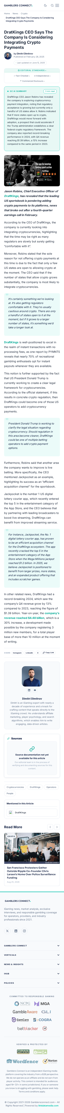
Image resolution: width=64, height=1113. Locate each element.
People (10, 793)
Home (7, 13)
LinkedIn (29, 653)
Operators (51, 787)
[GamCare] (20, 1019)
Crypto (24, 13)
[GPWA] (23, 1051)
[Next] (57, 827)
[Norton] (50, 1061)
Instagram (17, 653)
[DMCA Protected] (40, 1051)
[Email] (35, 690)
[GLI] (46, 1011)
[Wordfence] (23, 1061)
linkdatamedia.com (48, 1105)
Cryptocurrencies (15, 787)
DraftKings (11, 196)
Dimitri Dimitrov (25, 53)
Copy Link (50, 652)
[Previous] (50, 827)
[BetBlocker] (27, 1028)
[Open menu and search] (55, 5)
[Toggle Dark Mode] (45, 5)
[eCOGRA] (42, 1020)
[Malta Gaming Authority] (42, 1003)
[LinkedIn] (29, 690)
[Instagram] (24, 931)
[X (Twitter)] (7, 931)
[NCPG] (22, 1003)
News (15, 13)
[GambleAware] (25, 1011)
